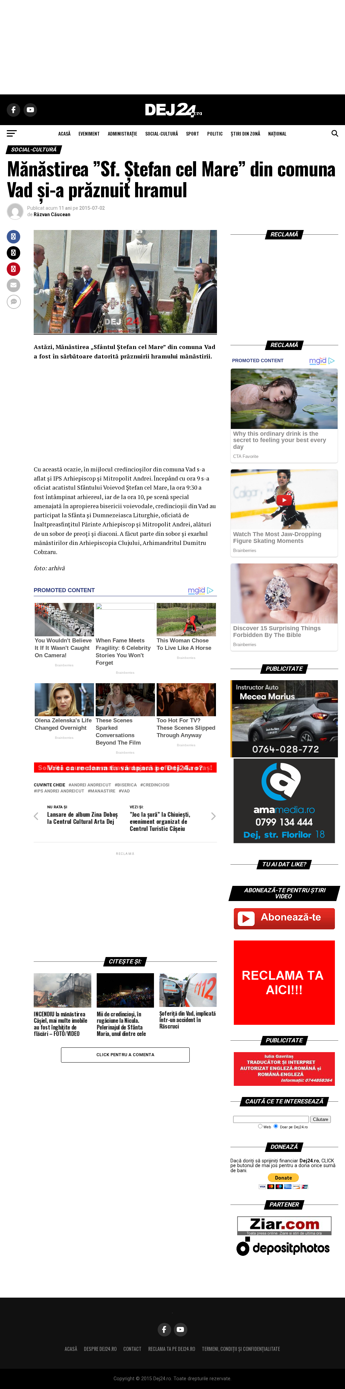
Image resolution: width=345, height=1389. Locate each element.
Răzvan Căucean (52, 214)
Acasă (71, 1348)
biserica (127, 785)
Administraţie (122, 133)
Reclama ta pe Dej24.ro (171, 1348)
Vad (125, 791)
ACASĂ (64, 133)
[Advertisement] (172, 47)
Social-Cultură (161, 133)
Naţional (277, 133)
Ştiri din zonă (245, 133)
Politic (215, 133)
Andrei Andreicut (91, 785)
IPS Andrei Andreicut (60, 791)
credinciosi (156, 785)
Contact (132, 1348)
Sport (192, 133)
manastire (102, 791)
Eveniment (89, 133)
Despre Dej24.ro (100, 1348)
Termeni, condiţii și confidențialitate (241, 1348)
